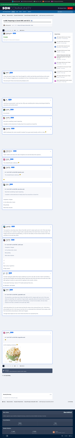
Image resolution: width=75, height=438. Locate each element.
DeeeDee (7, 159)
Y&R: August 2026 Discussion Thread (63, 37)
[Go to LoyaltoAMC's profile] (4, 227)
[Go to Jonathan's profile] (4, 110)
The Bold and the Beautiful (28, 1)
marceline (8, 117)
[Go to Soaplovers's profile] (55, 81)
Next (15, 30)
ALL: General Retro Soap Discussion (63, 41)
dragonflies (8, 128)
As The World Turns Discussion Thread (64, 66)
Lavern (57, 431)
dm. (6, 99)
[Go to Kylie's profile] (4, 273)
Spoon (12, 416)
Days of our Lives (38, 1)
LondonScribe (28, 416)
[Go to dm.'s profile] (4, 100)
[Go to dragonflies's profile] (4, 129)
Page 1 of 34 (22, 30)
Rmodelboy (60, 63)
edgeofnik (8, 416)
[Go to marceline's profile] (4, 118)
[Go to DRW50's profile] (4, 73)
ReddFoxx (15, 416)
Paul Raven (59, 38)
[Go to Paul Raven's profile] (55, 38)
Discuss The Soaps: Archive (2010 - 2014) (25, 25)
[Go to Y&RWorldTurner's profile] (4, 151)
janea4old (59, 59)
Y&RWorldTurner (9, 151)
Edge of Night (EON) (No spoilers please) (64, 80)
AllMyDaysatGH (8, 25)
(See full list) (68, 412)
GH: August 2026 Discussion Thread (63, 50)
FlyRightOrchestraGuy (21, 416)
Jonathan (7, 109)
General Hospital (47, 1)
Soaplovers (59, 81)
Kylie (7, 273)
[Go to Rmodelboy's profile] (55, 63)
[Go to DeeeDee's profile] (4, 160)
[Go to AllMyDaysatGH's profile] (4, 25)
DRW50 (7, 72)
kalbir (59, 77)
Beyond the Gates (16, 1)
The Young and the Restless (58, 1)
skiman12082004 (34, 416)
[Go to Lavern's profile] (54, 432)
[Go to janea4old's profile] (55, 57)
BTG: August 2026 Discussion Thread (63, 62)
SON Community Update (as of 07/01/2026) (10, 4)
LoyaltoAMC (8, 226)
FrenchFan (44, 416)
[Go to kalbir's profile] (55, 76)
